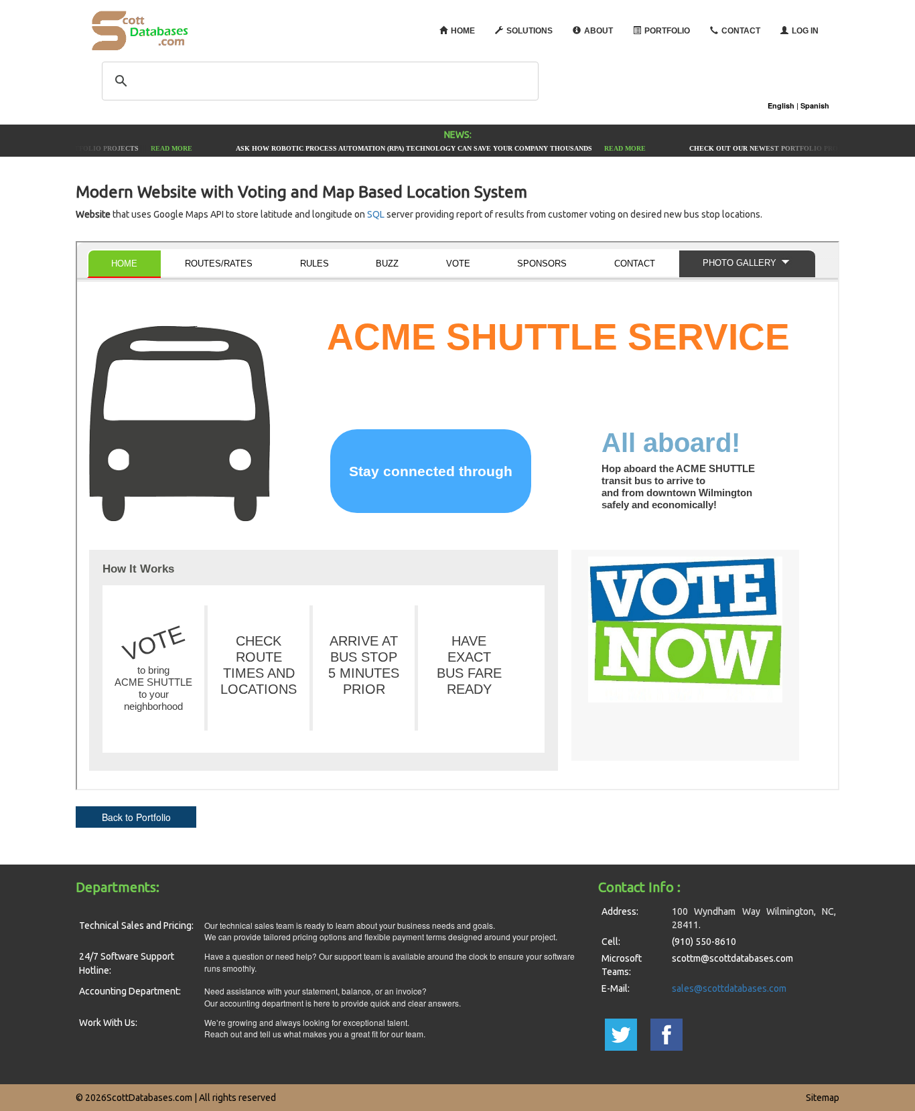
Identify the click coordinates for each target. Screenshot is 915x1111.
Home (463, 30)
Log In (805, 30)
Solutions (529, 30)
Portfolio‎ (667, 30)
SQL (375, 214)
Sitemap (822, 1097)
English (781, 105)
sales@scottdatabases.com (729, 988)
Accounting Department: (130, 991)
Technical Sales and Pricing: (136, 925)
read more (167, 148)
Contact (740, 30)
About (598, 30)
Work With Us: (108, 1022)
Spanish (814, 105)
